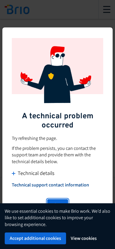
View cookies (84, 238)
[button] (57, 173)
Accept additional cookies (35, 238)
